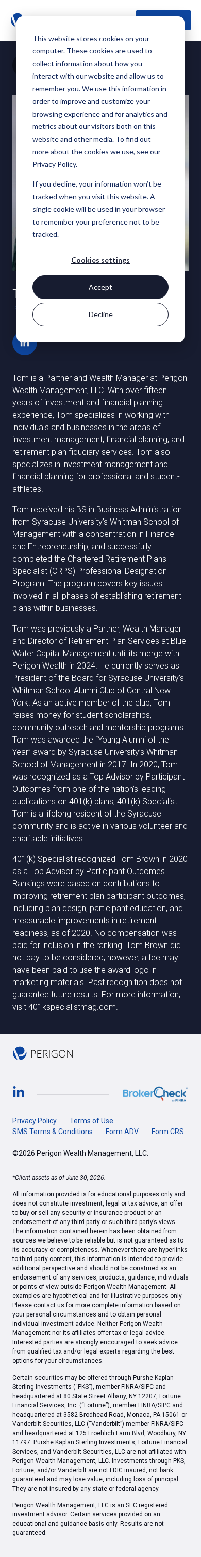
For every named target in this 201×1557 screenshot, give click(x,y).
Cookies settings (100, 259)
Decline (101, 314)
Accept (100, 287)
